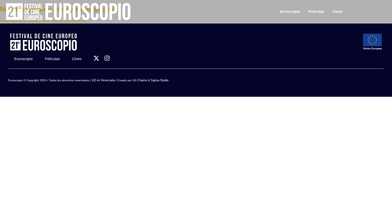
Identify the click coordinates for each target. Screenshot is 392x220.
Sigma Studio (159, 80)
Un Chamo (140, 80)
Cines (337, 12)
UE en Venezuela (103, 80)
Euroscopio (290, 12)
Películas (316, 12)
